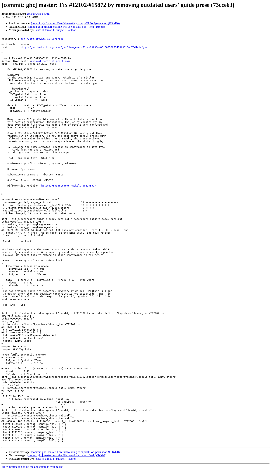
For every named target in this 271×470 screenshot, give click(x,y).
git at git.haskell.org (38, 13)
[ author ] (72, 30)
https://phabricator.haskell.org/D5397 (68, 185)
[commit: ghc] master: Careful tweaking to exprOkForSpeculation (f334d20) (75, 23)
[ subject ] (60, 30)
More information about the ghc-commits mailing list (31, 466)
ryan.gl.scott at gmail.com (50, 61)
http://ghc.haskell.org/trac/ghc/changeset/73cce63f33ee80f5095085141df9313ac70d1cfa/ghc (84, 47)
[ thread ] (48, 30)
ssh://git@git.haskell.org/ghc (42, 38)
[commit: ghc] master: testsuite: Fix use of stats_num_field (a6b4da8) (66, 26)
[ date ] (38, 30)
